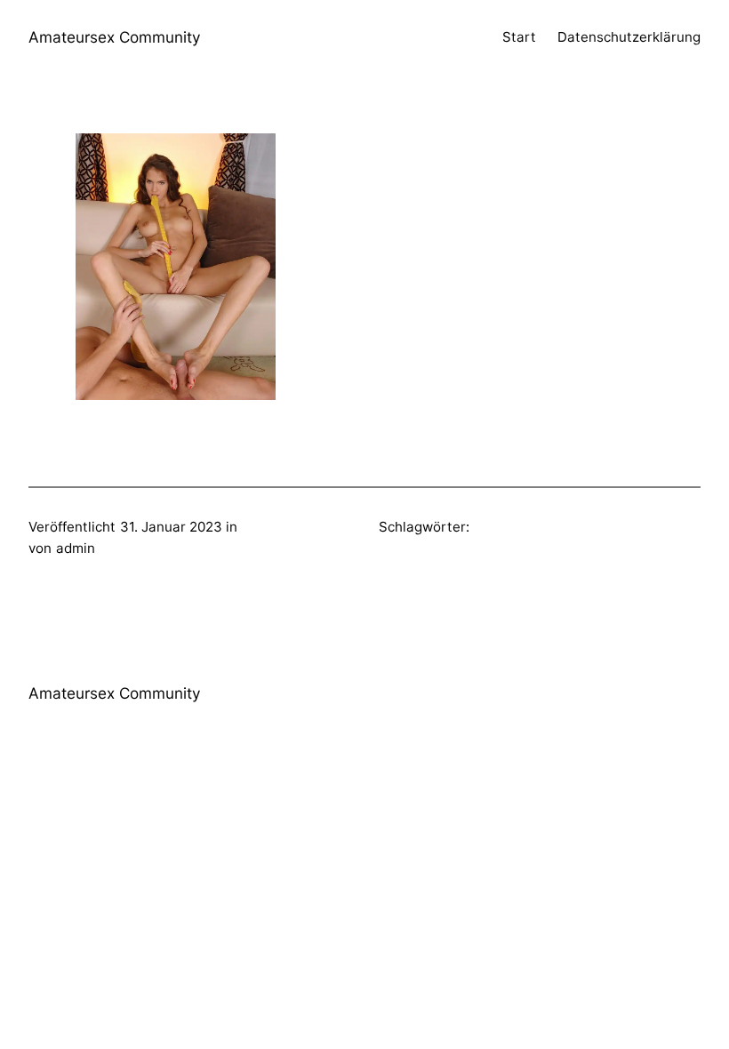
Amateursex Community (114, 37)
